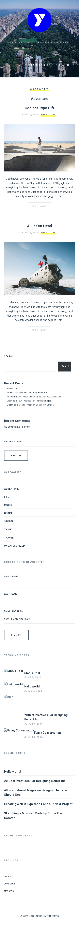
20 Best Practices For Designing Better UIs (27, 392)
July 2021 (9, 876)
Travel (9, 537)
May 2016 (9, 891)
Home (18, 65)
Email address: (14, 611)
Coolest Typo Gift (39, 108)
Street (8, 521)
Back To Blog (40, 65)
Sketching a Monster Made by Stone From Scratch (30, 405)
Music (8, 505)
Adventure (48, 114)
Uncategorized (14, 545)
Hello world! (12, 388)
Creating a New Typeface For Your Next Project (29, 400)
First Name (11, 576)
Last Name (10, 594)
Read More (39, 206)
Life (6, 497)
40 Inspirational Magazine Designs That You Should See (34, 396)
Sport (8, 513)
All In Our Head (39, 226)
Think (8, 529)
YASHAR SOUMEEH (40, 916)
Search (9, 356)
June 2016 (9, 883)
